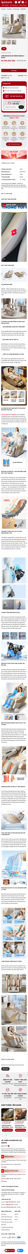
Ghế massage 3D (14, 5)
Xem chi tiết (4, 1146)
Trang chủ (3, 9)
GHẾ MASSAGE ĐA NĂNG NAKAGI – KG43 (7, 1126)
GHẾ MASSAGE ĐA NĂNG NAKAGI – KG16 (20, 1126)
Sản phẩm (9, 9)
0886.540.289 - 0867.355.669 (14, 1178)
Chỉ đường (4, 1167)
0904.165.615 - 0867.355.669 (14, 1164)
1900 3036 (15, 104)
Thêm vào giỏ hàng (7, 1130)
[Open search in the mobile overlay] (16, 2)
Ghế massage (5, 5)
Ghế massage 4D (23, 5)
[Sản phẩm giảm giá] (14, 154)
